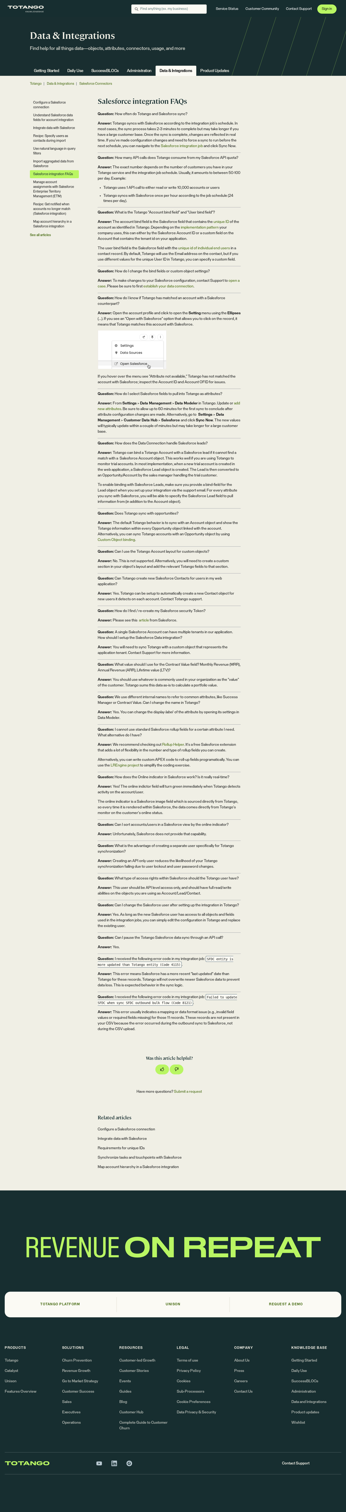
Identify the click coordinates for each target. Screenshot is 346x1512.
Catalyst (11, 1371)
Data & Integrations (176, 71)
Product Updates (214, 71)
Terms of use (187, 1360)
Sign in (327, 9)
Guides (125, 1391)
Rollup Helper (173, 744)
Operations (71, 1422)
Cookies (183, 1381)
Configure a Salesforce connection (126, 1129)
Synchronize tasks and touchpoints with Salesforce (140, 1157)
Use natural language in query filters (54, 151)
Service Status (227, 9)
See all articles (40, 235)
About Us (241, 1360)
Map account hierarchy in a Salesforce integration (138, 1167)
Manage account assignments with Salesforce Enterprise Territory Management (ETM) (53, 189)
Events (125, 1381)
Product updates (305, 1412)
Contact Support (299, 9)
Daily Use (75, 71)
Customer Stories (134, 1371)
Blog (123, 1402)
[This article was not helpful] (176, 1069)
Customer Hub (131, 1412)
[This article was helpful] (162, 1069)
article (143, 620)
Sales (67, 1402)
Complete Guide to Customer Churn (143, 1425)
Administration (139, 71)
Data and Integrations (308, 1402)
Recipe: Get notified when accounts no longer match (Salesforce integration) (51, 209)
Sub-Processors (190, 1391)
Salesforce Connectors (95, 83)
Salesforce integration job (182, 146)
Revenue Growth (76, 1371)
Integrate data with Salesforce (122, 1139)
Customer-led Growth (137, 1360)
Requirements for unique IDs (121, 1148)
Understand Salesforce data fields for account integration (53, 118)
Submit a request (188, 1091)
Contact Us (243, 1391)
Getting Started (46, 71)
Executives (71, 1412)
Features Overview (20, 1391)
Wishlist (298, 1422)
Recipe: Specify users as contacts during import (50, 138)
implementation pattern (200, 227)
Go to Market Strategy (80, 1381)
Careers (241, 1381)
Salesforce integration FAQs (53, 174)
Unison (10, 1381)
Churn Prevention (77, 1360)
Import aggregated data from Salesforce (53, 164)
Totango (36, 83)
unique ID (221, 222)
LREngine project (125, 765)
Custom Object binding (116, 540)
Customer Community (262, 9)
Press (239, 1371)
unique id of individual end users (204, 248)
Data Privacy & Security (196, 1412)
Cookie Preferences (193, 1402)
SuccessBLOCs (105, 71)
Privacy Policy (189, 1371)
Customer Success (78, 1391)
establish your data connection (168, 286)
